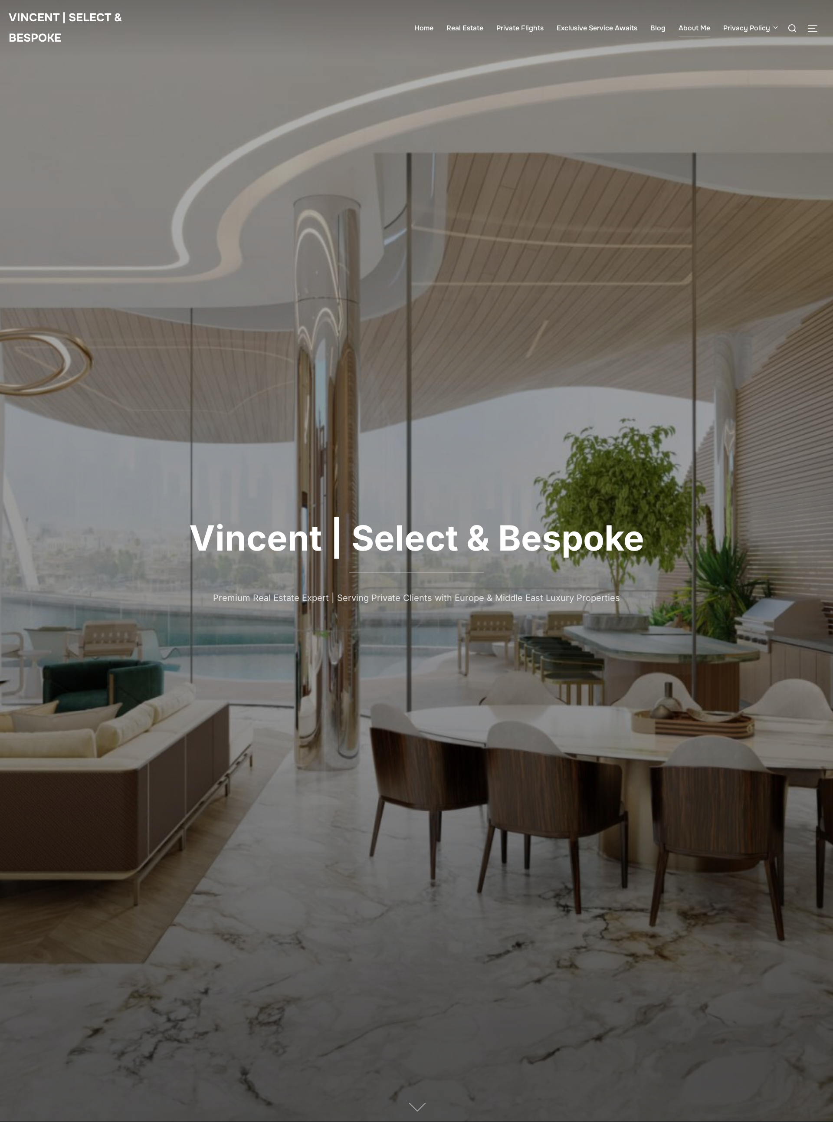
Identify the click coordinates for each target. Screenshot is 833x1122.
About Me (694, 28)
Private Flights (520, 28)
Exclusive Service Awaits (597, 28)
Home (423, 28)
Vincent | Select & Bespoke (65, 27)
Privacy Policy (746, 28)
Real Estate (464, 28)
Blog (658, 28)
